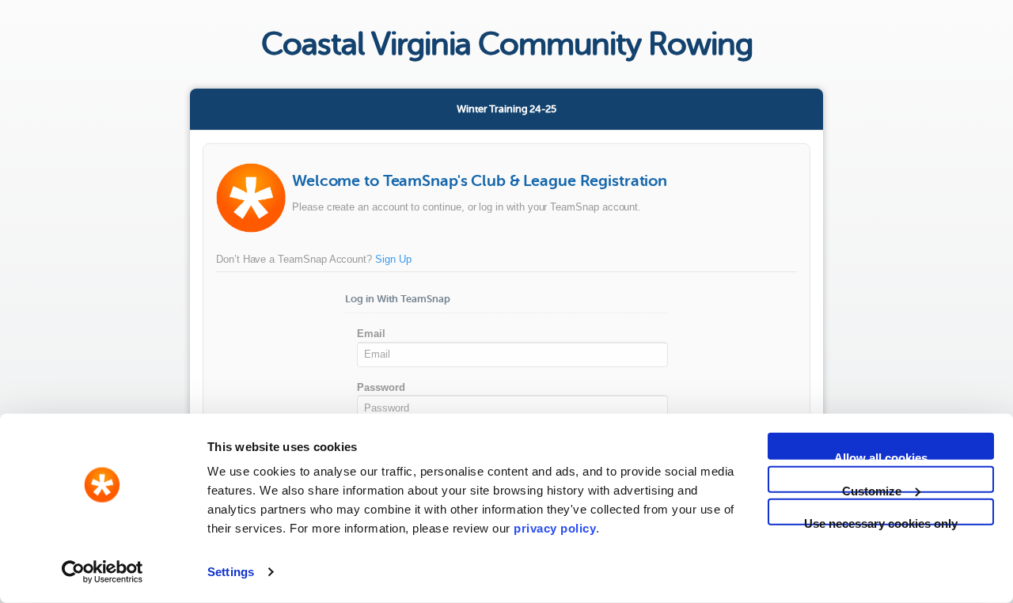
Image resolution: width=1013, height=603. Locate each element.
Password (380, 387)
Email (371, 333)
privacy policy (555, 528)
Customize (871, 488)
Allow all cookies (881, 455)
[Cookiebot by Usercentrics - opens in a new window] (102, 572)
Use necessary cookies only (881, 521)
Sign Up (393, 259)
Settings (230, 571)
